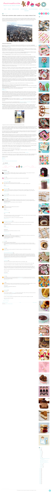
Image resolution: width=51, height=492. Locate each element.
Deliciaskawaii (6, 171)
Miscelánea (5, 198)
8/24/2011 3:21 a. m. (6, 218)
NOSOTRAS (26, 10)
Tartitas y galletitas (6, 181)
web (2, 105)
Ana (4, 282)
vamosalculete (6, 260)
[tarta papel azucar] (44, 67)
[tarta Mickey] (44, 177)
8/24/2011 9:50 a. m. (6, 238)
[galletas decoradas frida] (44, 396)
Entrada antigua (35, 302)
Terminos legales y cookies (32, 490)
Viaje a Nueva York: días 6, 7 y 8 (44, 462)
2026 (40, 483)
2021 (40, 478)
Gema (4, 241)
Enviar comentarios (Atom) (9, 303)
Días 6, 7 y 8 (3, 159)
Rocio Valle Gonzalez (7, 234)
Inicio (20, 302)
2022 (40, 479)
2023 (40, 480)
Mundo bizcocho (6, 212)
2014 (40, 470)
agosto (41, 457)
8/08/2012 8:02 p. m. (6, 279)
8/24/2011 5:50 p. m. (6, 250)
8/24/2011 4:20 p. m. (6, 245)
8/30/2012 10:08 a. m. (6, 287)
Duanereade (26, 152)
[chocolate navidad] (44, 79)
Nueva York (13, 292)
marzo (41, 453)
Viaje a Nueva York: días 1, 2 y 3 (44, 460)
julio (40, 456)
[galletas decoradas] (44, 116)
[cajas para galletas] (44, 140)
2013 (40, 469)
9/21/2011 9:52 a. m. (6, 273)
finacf (4, 248)
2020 (40, 477)
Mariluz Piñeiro (6, 188)
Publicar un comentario (6, 300)
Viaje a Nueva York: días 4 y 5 (44, 461)
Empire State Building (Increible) (8, 252)
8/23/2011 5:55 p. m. (6, 179)
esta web (21, 98)
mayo (41, 454)
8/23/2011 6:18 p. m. (6, 191)
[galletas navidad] (44, 55)
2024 (40, 481)
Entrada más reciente (5, 302)
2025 (40, 482)
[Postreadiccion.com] (44, 189)
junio (40, 455)
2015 (40, 471)
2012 (40, 468)
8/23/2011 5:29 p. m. (6, 174)
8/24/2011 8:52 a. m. (6, 231)
